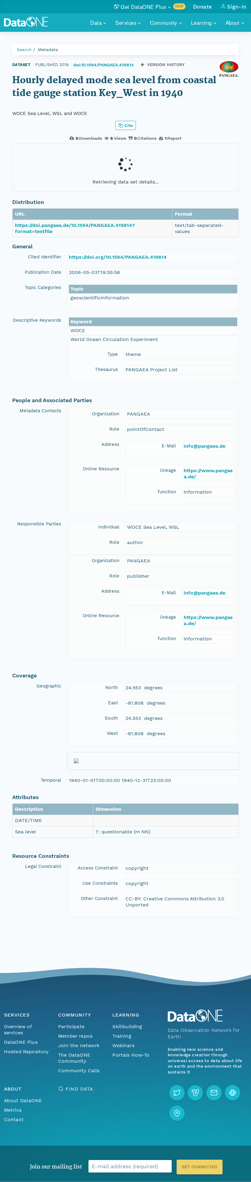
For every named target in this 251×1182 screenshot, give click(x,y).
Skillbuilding (127, 1026)
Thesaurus (106, 369)
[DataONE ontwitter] (177, 1092)
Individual (108, 527)
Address (110, 444)
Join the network (79, 1045)
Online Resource (101, 469)
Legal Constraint (43, 866)
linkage (168, 470)
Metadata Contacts (40, 410)
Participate (71, 1026)
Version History (166, 64)
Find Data (79, 1089)
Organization (105, 414)
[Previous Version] (142, 64)
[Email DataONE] (214, 1092)
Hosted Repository (26, 1051)
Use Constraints (100, 883)
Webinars (123, 1045)
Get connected (199, 1167)
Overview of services (18, 1030)
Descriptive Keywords (37, 320)
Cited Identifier (44, 257)
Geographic (48, 686)
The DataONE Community (74, 1058)
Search (24, 49)
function (167, 492)
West (112, 733)
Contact (14, 1119)
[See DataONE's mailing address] (177, 1113)
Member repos (75, 1036)
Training (121, 1036)
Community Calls (78, 1070)
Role (114, 429)
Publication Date (43, 272)
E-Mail (169, 446)
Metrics (12, 1110)
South (111, 718)
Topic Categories (43, 287)
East (113, 703)
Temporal (51, 780)
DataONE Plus (21, 1042)
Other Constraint (99, 898)
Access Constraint (98, 868)
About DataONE (23, 1100)
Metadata (48, 49)
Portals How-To (130, 1055)
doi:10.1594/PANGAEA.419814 (103, 64)
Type (112, 354)
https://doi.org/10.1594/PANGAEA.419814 (118, 257)
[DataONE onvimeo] (195, 1092)
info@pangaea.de (204, 446)
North (111, 687)
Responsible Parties (39, 524)
